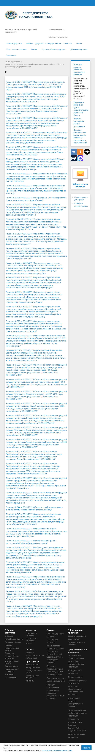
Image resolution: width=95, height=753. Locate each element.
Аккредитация (32, 664)
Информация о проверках (11, 670)
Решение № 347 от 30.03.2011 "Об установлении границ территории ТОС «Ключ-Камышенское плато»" (31, 542)
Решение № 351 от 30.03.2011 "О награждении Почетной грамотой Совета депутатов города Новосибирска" (36, 199)
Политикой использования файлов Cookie (57, 750)
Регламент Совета (13, 642)
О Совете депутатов (14, 43)
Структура (9, 653)
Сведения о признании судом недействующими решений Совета (80, 108)
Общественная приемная (16, 49)
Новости (29, 43)
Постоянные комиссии (31, 634)
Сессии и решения (12, 61)
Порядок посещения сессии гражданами (79, 122)
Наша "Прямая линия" (32, 676)
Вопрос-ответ (74, 639)
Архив (28, 643)
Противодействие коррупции (53, 49)
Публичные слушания (78, 49)
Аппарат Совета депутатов (12, 657)
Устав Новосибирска (14, 639)
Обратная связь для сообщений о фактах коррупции (77, 713)
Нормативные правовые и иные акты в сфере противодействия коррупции (76, 661)
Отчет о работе (11, 666)
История (8, 645)
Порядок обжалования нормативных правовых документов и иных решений (80, 136)
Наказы (34, 49)
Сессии (79, 43)
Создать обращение (77, 636)
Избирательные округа (12, 649)
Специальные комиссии (32, 639)
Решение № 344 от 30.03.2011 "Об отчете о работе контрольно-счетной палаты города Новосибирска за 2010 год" (34, 508)
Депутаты (39, 43)
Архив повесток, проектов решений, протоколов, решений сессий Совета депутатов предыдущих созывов (80, 88)
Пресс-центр (11, 55)
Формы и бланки (75, 677)
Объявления (10, 677)
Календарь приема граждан (76, 643)
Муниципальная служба (12, 662)
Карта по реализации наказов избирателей (35, 655)
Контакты (9, 674)
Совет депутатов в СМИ (34, 671)
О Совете (9, 636)
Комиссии (68, 43)
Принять (86, 748)
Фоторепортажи (33, 667)
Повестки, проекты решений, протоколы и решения (79, 69)
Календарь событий (53, 43)
